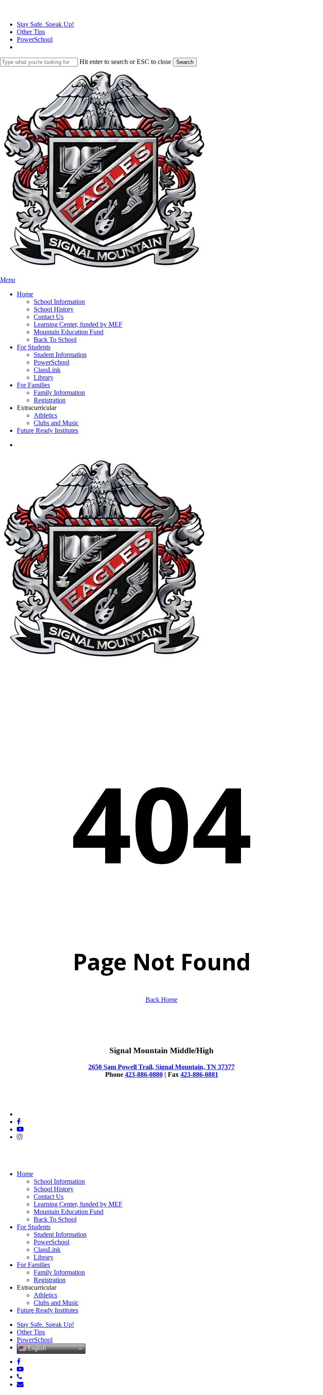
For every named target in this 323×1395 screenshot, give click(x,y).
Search (184, 62)
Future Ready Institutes (47, 1310)
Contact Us (49, 1196)
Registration (50, 1279)
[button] (7, 279)
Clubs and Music (56, 1302)
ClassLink (47, 1249)
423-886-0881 (199, 1074)
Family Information (59, 1272)
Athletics (45, 1295)
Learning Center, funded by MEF (78, 1204)
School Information (59, 1181)
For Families (33, 1264)
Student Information (60, 1234)
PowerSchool (51, 1242)
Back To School (55, 1219)
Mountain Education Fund (68, 1211)
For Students (33, 1226)
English (36, 1348)
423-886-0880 (144, 1074)
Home (25, 1173)
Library (43, 1257)
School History (54, 1189)
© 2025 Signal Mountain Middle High (51, 1099)
